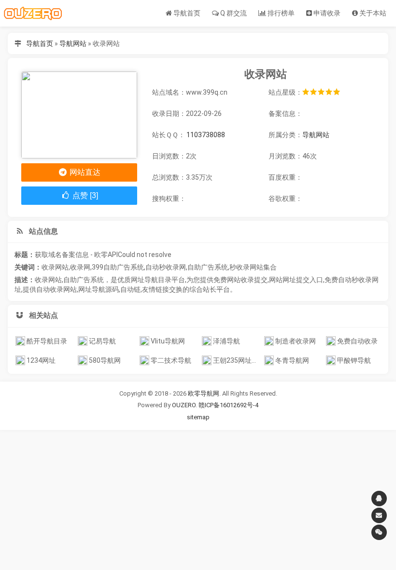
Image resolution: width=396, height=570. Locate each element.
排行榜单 (280, 13)
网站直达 (84, 172)
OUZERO (184, 405)
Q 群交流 (233, 13)
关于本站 (372, 13)
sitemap (198, 417)
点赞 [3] (84, 195)
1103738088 (205, 135)
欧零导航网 (203, 393)
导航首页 (186, 13)
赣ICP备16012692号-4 (228, 405)
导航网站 (72, 43)
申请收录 (326, 13)
